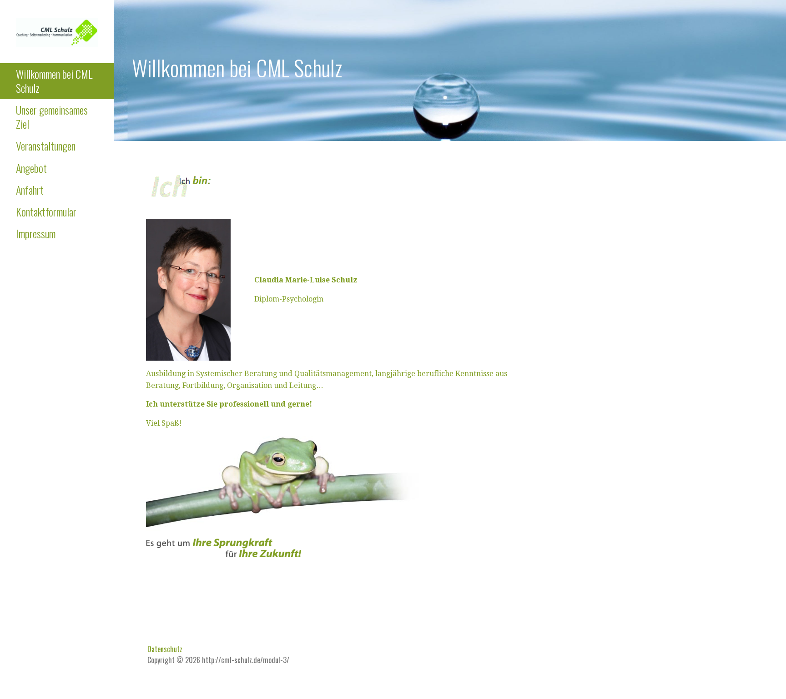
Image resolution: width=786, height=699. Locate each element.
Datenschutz (164, 649)
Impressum (35, 233)
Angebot (31, 168)
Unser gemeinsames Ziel (52, 116)
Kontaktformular (46, 211)
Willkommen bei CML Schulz (54, 80)
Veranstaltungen (46, 145)
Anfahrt (30, 189)
